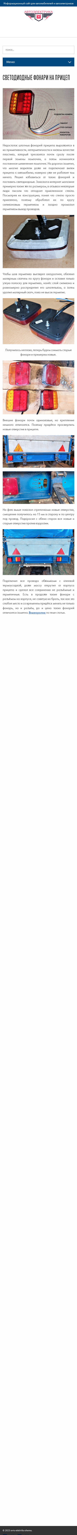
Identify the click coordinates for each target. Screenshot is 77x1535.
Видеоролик (37, 613)
